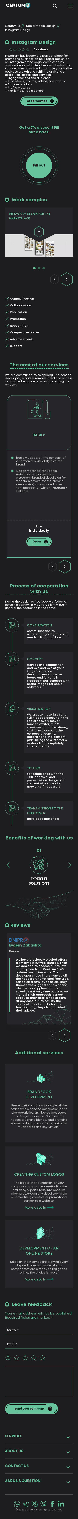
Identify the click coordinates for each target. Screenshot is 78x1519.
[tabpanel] (39, 232)
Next (67, 279)
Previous (54, 279)
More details (36, 1207)
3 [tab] (43, 268)
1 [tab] (34, 268)
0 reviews (40, 49)
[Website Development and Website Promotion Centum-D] (18, 6)
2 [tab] (39, 268)
